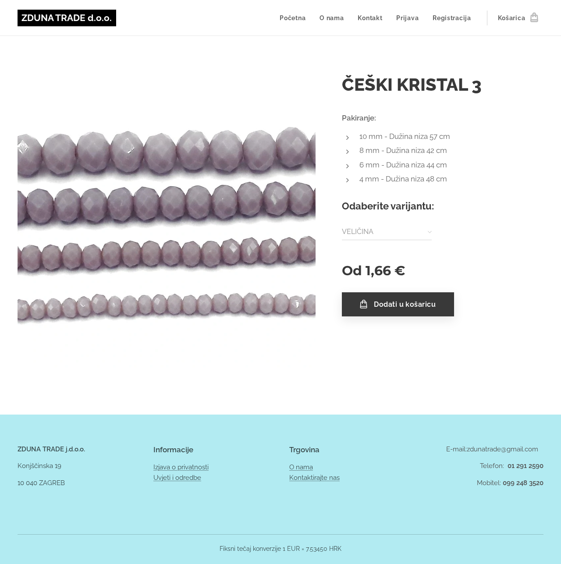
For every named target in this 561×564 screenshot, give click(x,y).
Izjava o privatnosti (181, 467)
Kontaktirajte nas (314, 478)
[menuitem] (294, 18)
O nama (301, 467)
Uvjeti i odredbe (177, 478)
